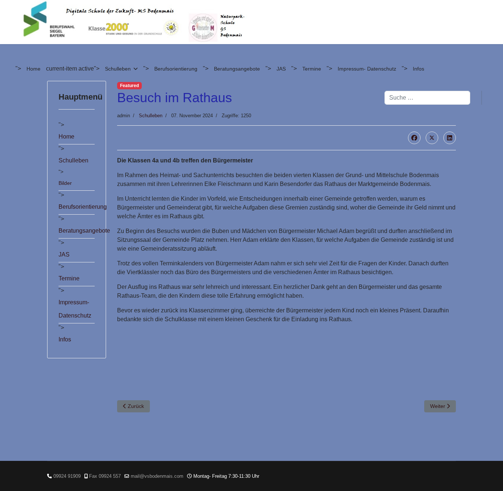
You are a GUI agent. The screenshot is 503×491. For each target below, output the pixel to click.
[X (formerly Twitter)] (432, 138)
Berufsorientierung (175, 69)
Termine (311, 69)
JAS (281, 69)
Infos (418, 69)
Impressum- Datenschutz (367, 69)
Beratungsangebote (237, 69)
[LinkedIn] (449, 138)
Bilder (65, 183)
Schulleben (118, 69)
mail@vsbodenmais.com (157, 476)
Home (34, 69)
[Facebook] (414, 138)
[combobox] (427, 98)
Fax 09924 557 (105, 476)
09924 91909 (67, 476)
